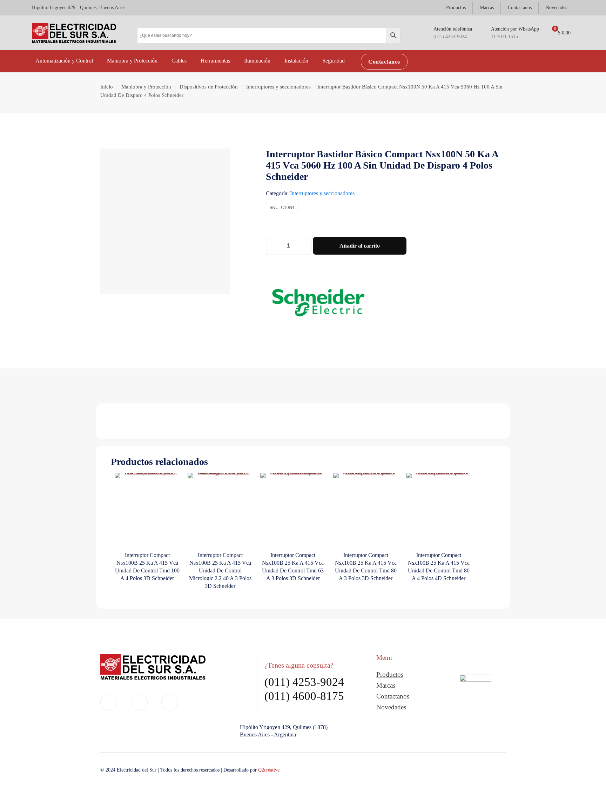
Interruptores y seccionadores (278, 87)
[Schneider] (318, 304)
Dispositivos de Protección (209, 87)
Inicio (106, 87)
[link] (475, 696)
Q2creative (269, 770)
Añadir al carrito (359, 246)
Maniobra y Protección (146, 87)
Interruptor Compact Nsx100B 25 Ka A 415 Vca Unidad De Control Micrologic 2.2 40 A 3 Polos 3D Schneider (220, 570)
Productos (389, 674)
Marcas (385, 685)
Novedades (391, 707)
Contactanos (392, 696)
